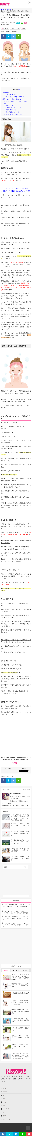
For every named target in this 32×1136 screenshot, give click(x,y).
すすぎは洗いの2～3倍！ (12, 112)
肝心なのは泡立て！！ (11, 105)
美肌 (24, 28)
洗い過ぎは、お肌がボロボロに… (14, 97)
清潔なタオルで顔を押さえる (13, 114)
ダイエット (6, 1102)
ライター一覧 (26, 789)
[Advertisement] (16, 739)
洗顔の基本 (5, 92)
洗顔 (18, 28)
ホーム (4, 1088)
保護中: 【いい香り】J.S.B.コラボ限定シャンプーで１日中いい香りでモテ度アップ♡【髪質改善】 (16, 912)
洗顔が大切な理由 (10, 94)
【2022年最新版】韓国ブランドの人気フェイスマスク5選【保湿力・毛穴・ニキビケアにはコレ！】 (16, 906)
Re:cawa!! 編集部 (5, 24)
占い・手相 (6, 1109)
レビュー (5, 1112)
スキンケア (5, 28)
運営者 (4, 1116)
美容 (25, 22)
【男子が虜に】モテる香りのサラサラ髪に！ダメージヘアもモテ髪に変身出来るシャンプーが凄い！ (16, 918)
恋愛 (4, 1105)
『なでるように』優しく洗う (13, 107)
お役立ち (9, 9)
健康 (22, 22)
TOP (3, 9)
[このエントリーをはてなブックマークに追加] (16, 1134)
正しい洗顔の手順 (10, 110)
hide (19, 89)
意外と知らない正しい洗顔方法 (11, 99)
